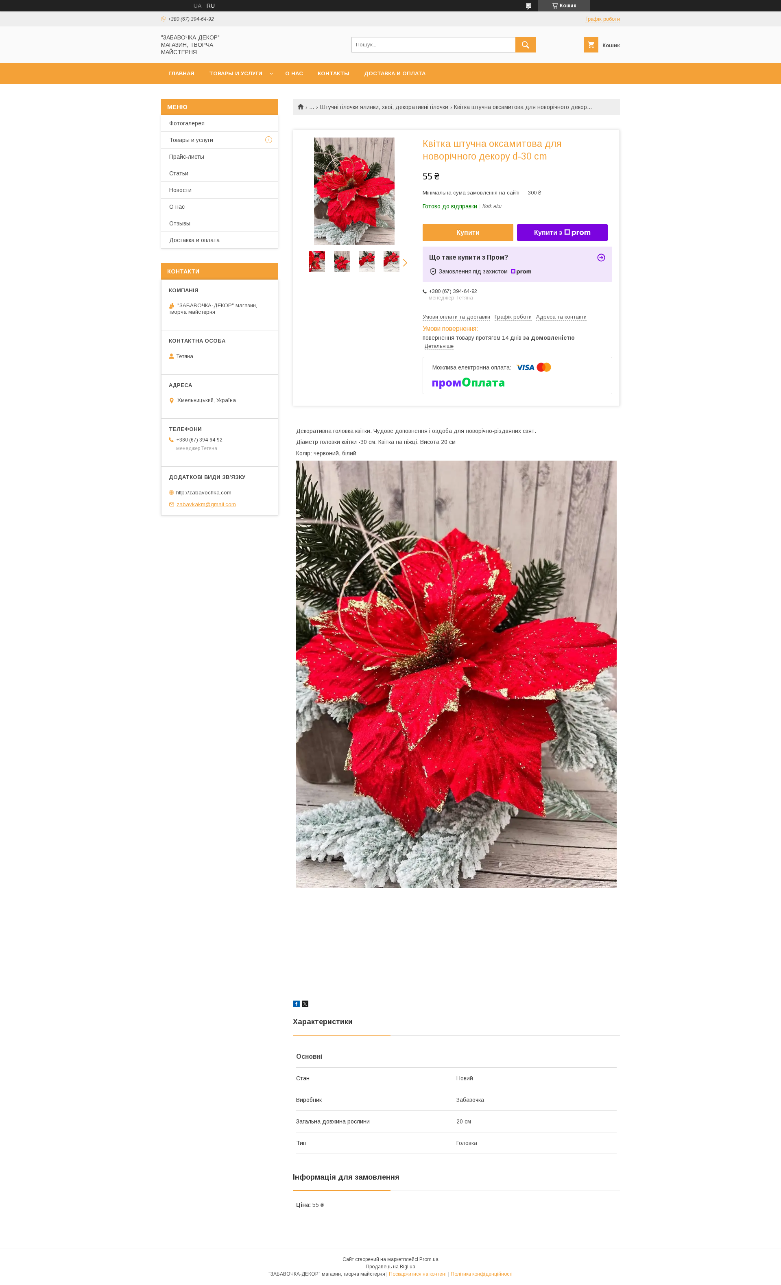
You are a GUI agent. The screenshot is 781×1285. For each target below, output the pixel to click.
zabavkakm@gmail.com (206, 504)
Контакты (333, 73)
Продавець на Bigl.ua (390, 1267)
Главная (181, 73)
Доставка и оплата (394, 73)
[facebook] (296, 1005)
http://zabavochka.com (203, 493)
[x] (305, 1005)
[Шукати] (525, 44)
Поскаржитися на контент (418, 1274)
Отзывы (179, 223)
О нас (294, 73)
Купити (468, 232)
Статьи (178, 173)
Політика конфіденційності (482, 1274)
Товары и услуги (235, 73)
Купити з (548, 232)
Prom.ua (428, 1259)
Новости (180, 190)
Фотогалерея (187, 123)
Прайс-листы (186, 156)
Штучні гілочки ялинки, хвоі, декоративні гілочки (384, 107)
